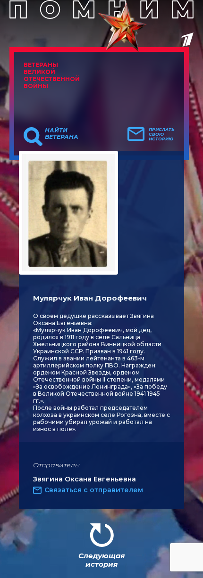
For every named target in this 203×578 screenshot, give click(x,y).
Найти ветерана (61, 133)
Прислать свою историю (162, 134)
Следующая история (101, 560)
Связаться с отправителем (93, 490)
